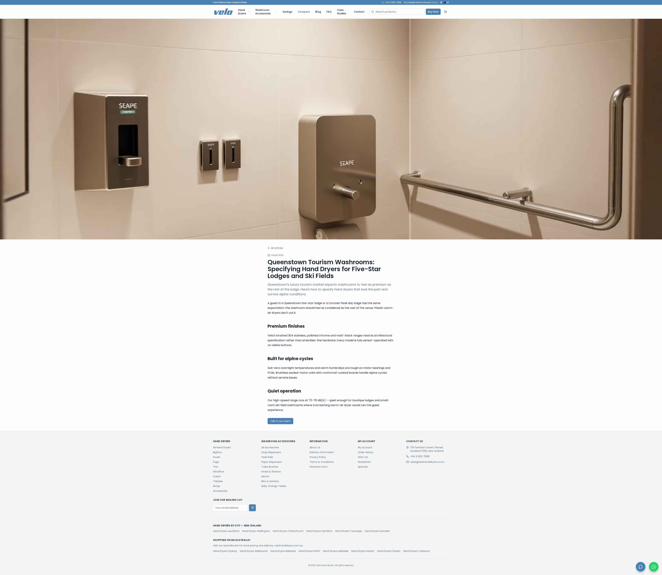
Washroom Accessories (263, 11)
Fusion (217, 476)
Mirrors (265, 476)
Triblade (218, 481)
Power (216, 457)
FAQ (329, 11)
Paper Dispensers (271, 462)
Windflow (218, 471)
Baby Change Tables (273, 486)
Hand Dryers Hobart (362, 551)
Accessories (220, 491)
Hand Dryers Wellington (256, 531)
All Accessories (270, 447)
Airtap (216, 486)
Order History (366, 452)
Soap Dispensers (271, 452)
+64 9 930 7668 (393, 2)
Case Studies (341, 11)
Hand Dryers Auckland (226, 531)
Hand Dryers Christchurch (288, 531)
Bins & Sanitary (270, 481)
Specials (363, 466)
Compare (304, 11)
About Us (315, 447)
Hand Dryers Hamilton (319, 531)
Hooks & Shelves (271, 471)
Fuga (216, 462)
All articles (277, 248)
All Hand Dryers (222, 447)
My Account (365, 447)
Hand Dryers (242, 11)
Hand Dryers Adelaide (335, 551)
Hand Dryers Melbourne (254, 551)
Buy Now (433, 11)
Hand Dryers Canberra (416, 551)
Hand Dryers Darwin (388, 551)
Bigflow (217, 452)
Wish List (363, 457)
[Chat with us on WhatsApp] (654, 567)
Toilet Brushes (269, 466)
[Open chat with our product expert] (640, 567)
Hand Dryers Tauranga (348, 531)
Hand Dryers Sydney (225, 551)
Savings (287, 11)
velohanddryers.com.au (288, 545)
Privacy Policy (318, 457)
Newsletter (364, 462)
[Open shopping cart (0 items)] (445, 11)
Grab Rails (267, 457)
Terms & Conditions (322, 462)
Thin (215, 466)
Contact (359, 11)
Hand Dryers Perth (309, 551)
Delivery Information (322, 452)
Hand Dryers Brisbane (283, 551)
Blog (318, 11)
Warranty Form (319, 466)
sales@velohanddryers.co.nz (422, 2)
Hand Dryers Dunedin (377, 531)
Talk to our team (280, 421)
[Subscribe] (252, 507)
